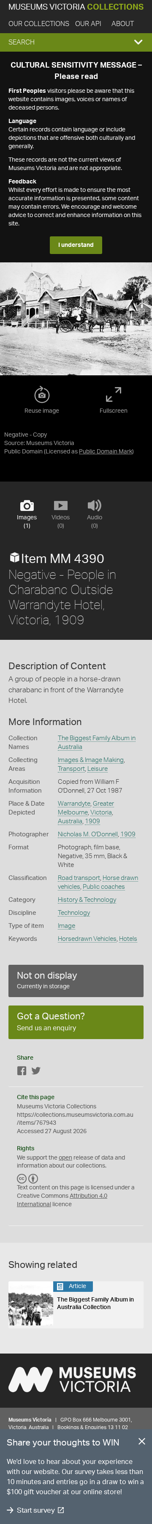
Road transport (79, 878)
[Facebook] (22, 1072)
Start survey (35, 1510)
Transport (71, 769)
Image (66, 926)
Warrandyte (74, 804)
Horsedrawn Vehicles (87, 939)
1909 (92, 821)
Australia (70, 821)
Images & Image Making (91, 760)
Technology (74, 913)
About (122, 24)
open (65, 1158)
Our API (88, 24)
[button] (76, 42)
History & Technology (87, 900)
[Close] (141, 1443)
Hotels (128, 939)
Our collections (38, 24)
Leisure (97, 769)
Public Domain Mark (105, 452)
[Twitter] (36, 1072)
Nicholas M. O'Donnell (88, 834)
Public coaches (104, 887)
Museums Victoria (76, 7)
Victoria (101, 812)
